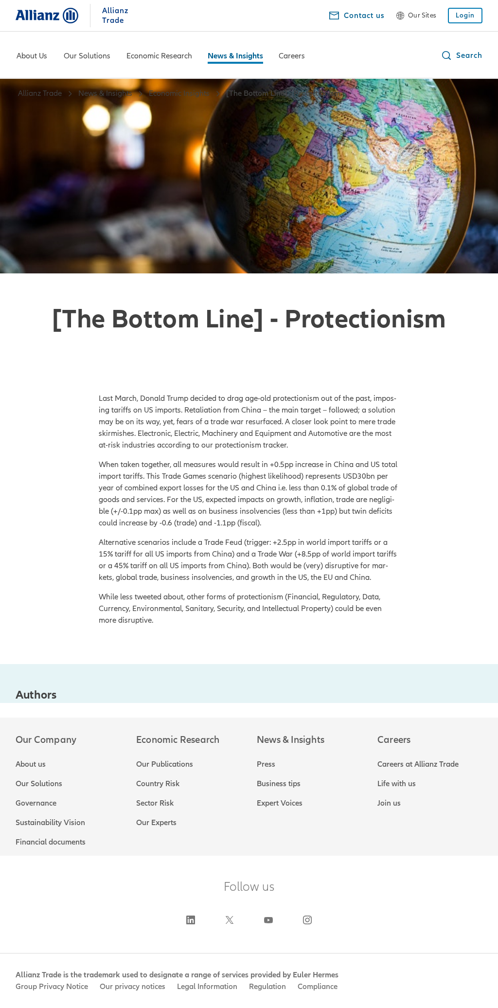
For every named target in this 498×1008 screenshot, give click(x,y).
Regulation (267, 986)
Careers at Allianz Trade (418, 764)
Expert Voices (279, 803)
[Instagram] (307, 920)
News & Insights (235, 56)
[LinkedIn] (190, 920)
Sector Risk (155, 803)
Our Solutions (87, 56)
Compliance (318, 986)
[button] (461, 55)
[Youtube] (268, 920)
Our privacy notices (132, 986)
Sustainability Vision (50, 823)
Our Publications (164, 764)
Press (266, 764)
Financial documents (51, 842)
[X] (229, 920)
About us (31, 764)
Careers (292, 56)
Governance (36, 803)
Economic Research (159, 56)
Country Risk (157, 784)
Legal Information (207, 986)
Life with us (396, 784)
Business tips (279, 784)
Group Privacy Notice (52, 986)
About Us (32, 56)
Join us (389, 803)
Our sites (422, 15)
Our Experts (156, 823)
